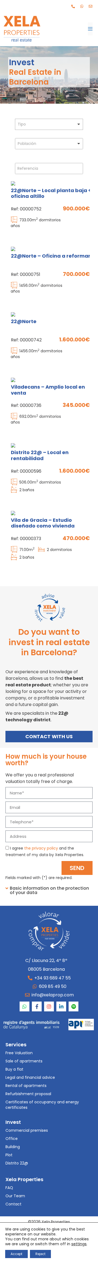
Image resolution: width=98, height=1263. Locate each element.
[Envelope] (90, 6)
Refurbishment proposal (28, 1094)
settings (79, 1243)
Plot (9, 1155)
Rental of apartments (26, 1085)
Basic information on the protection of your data (49, 890)
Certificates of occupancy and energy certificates (42, 1104)
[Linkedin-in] (61, 1006)
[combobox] (49, 124)
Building (12, 1146)
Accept (16, 1254)
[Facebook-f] (37, 1006)
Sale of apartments (23, 1061)
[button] (49, 893)
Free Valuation (19, 1053)
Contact (13, 1204)
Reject (40, 1254)
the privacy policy (41, 848)
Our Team (15, 1196)
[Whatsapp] (81, 6)
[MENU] (90, 28)
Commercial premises (26, 1130)
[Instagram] (49, 1006)
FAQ (9, 1187)
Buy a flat (14, 1069)
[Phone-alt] (72, 6)
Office (11, 1138)
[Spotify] (73, 1006)
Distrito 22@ (16, 1163)
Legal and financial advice (30, 1077)
